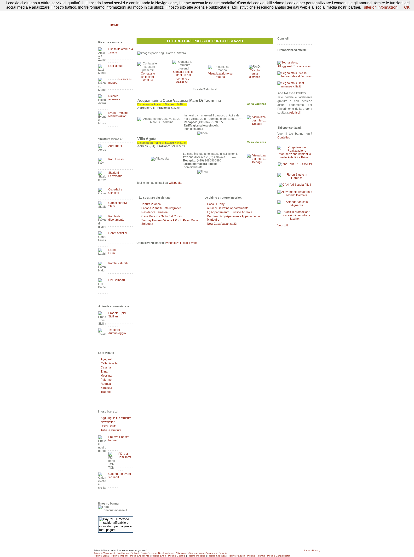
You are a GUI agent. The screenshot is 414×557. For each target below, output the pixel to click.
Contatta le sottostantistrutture (148, 77)
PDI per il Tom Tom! (124, 455)
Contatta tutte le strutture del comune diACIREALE (183, 77)
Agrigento (107, 359)
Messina (106, 375)
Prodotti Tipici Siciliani (117, 314)
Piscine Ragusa (236, 555)
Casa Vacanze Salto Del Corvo (161, 216)
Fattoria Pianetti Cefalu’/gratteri (161, 208)
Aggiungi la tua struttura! (116, 418)
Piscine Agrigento (139, 555)
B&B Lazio (276, 25)
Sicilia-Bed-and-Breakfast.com (157, 553)
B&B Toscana (301, 25)
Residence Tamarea (154, 212)
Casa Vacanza (190, 25)
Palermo (106, 379)
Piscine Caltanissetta (278, 555)
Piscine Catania (176, 555)
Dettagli (257, 124)
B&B (127, 25)
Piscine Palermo (256, 555)
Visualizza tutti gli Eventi (181, 243)
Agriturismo (147, 25)
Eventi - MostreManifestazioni (118, 114)
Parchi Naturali (118, 263)
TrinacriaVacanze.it (104, 553)
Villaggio (216, 25)
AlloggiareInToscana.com (190, 553)
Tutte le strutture (111, 430)
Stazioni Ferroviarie (115, 174)
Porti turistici (116, 159)
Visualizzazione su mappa (220, 75)
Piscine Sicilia (101, 555)
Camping (237, 25)
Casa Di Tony (215, 204)
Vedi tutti (282, 225)
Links (307, 550)
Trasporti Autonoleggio (117, 331)
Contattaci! (284, 137)
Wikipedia (175, 182)
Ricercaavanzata (114, 97)
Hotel (168, 25)
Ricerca (256, 25)
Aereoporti (115, 146)
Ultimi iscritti (108, 426)
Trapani (106, 392)
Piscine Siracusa (216, 555)
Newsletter (108, 422)
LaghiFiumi (112, 251)
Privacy (316, 550)
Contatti (307, 13)
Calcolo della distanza (254, 74)
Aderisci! (294, 112)
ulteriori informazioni (381, 7)
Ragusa (106, 383)
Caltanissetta (109, 363)
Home (114, 25)
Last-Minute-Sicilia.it (128, 553)
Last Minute (115, 66)
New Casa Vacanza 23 (222, 223)
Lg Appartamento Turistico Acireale (229, 212)
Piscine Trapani (119, 555)
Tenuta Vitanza (151, 204)
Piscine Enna (158, 555)
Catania (106, 367)
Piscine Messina (196, 555)
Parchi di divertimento (116, 218)
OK (407, 7)
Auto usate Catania (216, 553)
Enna (104, 371)
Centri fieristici (117, 233)
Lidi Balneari (116, 280)
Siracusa (106, 388)
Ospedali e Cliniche (115, 191)
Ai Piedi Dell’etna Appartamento (227, 208)
